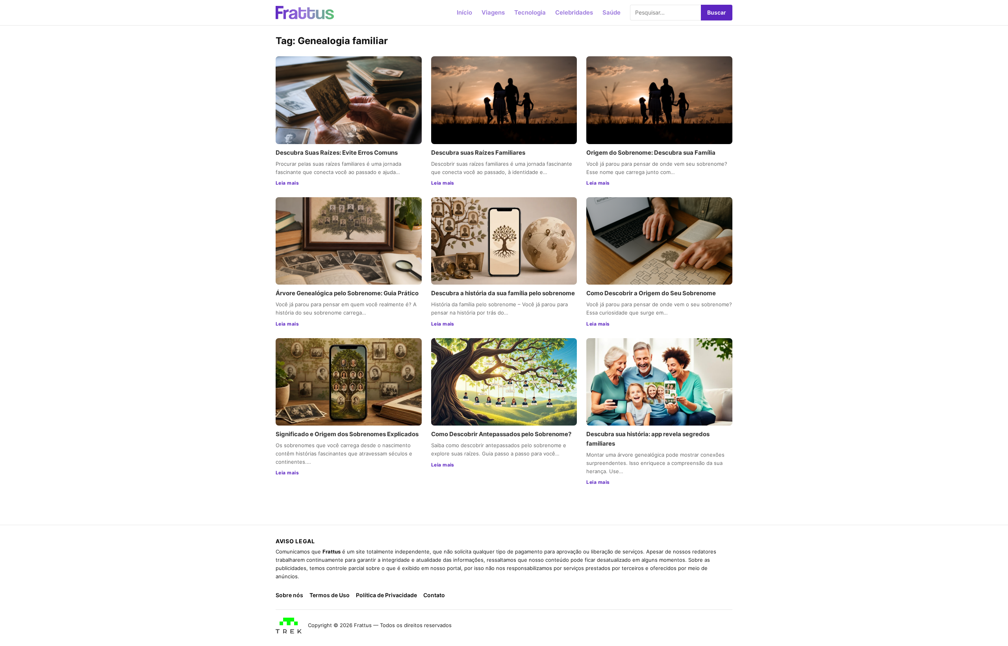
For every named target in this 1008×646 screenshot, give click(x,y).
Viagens (493, 12)
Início (464, 12)
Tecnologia (530, 12)
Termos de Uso (329, 595)
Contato (434, 595)
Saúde (611, 12)
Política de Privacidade (386, 595)
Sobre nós (289, 595)
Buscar (716, 12)
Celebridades (574, 12)
